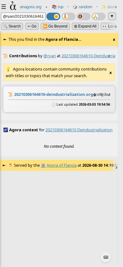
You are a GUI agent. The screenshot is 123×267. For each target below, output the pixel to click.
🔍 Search (12, 26)
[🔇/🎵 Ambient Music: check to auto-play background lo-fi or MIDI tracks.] (84, 16)
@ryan (50, 56)
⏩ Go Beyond (55, 26)
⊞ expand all (85, 26)
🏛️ (43, 165)
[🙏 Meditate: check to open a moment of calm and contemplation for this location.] (99, 16)
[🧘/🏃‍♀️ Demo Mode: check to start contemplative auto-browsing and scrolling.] (68, 16)
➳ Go (32, 26)
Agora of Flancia (62, 165)
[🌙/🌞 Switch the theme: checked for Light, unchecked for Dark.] (53, 16)
